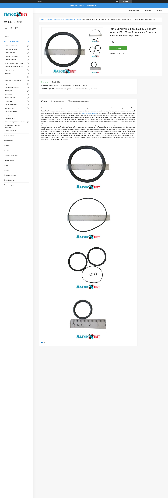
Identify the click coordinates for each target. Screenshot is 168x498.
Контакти (7, 145)
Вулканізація (9, 101)
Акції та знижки (9, 141)
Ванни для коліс (10, 118)
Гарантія (6, 170)
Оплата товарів (9, 160)
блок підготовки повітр (89, 113)
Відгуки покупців (9, 185)
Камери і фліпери (10, 59)
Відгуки (159, 10)
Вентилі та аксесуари (11, 56)
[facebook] (42, 343)
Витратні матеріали (11, 46)
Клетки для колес (10, 130)
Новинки (148, 10)
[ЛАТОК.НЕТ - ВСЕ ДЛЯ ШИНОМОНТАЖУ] (16, 14)
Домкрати (8, 73)
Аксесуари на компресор (13, 80)
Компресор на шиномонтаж (13, 77)
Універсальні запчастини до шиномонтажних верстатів (64, 19)
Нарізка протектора (11, 104)
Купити (118, 48)
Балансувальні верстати (12, 87)
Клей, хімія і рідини (11, 49)
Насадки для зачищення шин (14, 66)
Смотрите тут (92, 5)
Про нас (6, 150)
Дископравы (9, 91)
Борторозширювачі (11, 111)
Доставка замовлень (11, 155)
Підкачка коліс (9, 70)
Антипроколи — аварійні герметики (12, 126)
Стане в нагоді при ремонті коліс (15, 122)
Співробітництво (9, 180)
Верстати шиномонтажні (13, 84)
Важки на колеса (10, 52)
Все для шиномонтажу (11, 41)
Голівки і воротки (10, 97)
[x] (44, 343)
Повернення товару (10, 175)
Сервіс (6, 165)
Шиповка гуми (9, 108)
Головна (6, 37)
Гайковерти (8, 94)
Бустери (7, 115)
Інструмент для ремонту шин (14, 63)
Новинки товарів (9, 136)
